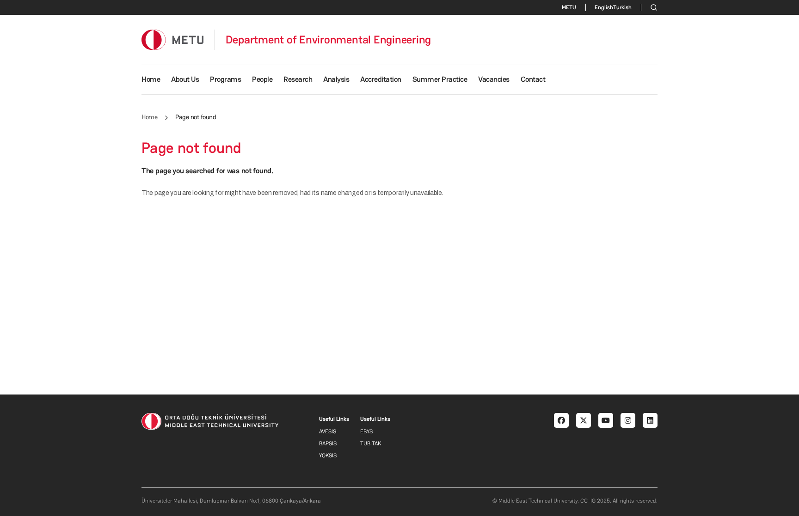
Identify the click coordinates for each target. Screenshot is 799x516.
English (604, 7)
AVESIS (327, 431)
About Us (185, 79)
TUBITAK (370, 443)
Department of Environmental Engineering (328, 39)
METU (569, 7)
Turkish (622, 7)
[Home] (172, 39)
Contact (533, 79)
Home (150, 79)
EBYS (366, 431)
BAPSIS (328, 443)
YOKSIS (328, 455)
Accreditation (380, 79)
